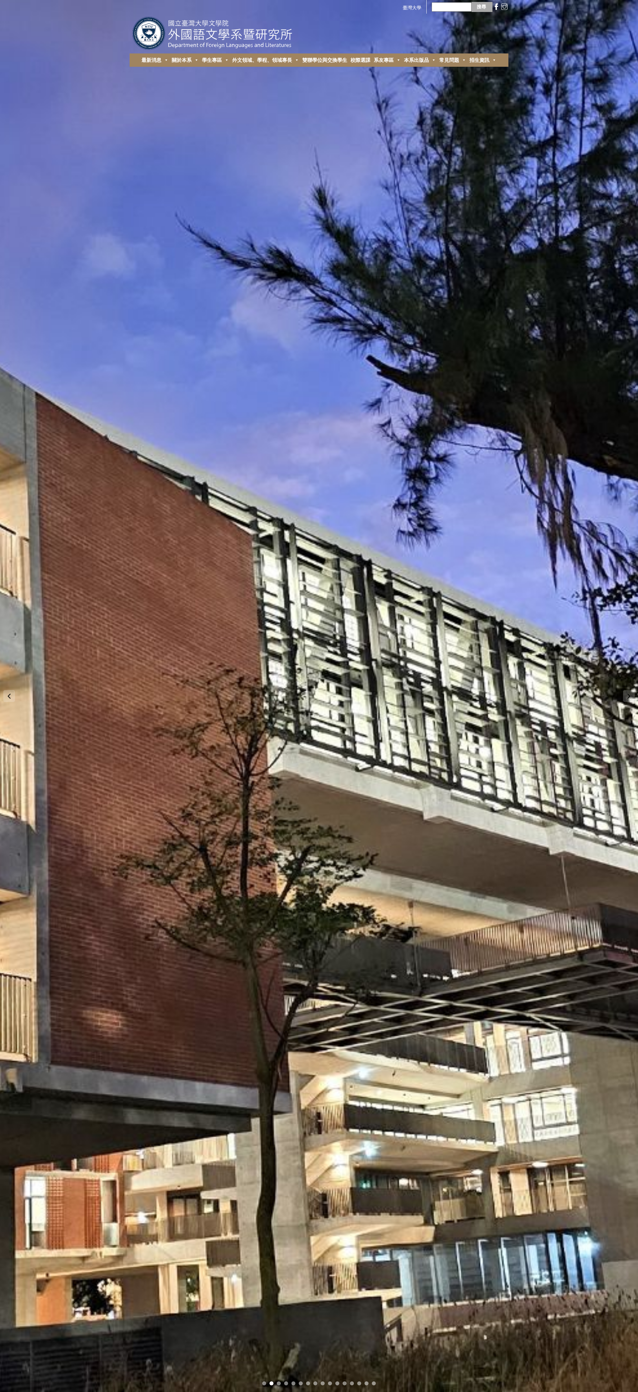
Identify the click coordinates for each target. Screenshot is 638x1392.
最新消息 (151, 60)
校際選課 (361, 60)
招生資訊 (479, 60)
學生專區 (212, 60)
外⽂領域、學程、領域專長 (262, 60)
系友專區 (384, 60)
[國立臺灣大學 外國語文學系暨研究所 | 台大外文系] (215, 31)
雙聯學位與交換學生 (324, 60)
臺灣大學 (412, 7)
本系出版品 (416, 60)
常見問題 (449, 60)
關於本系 (182, 60)
